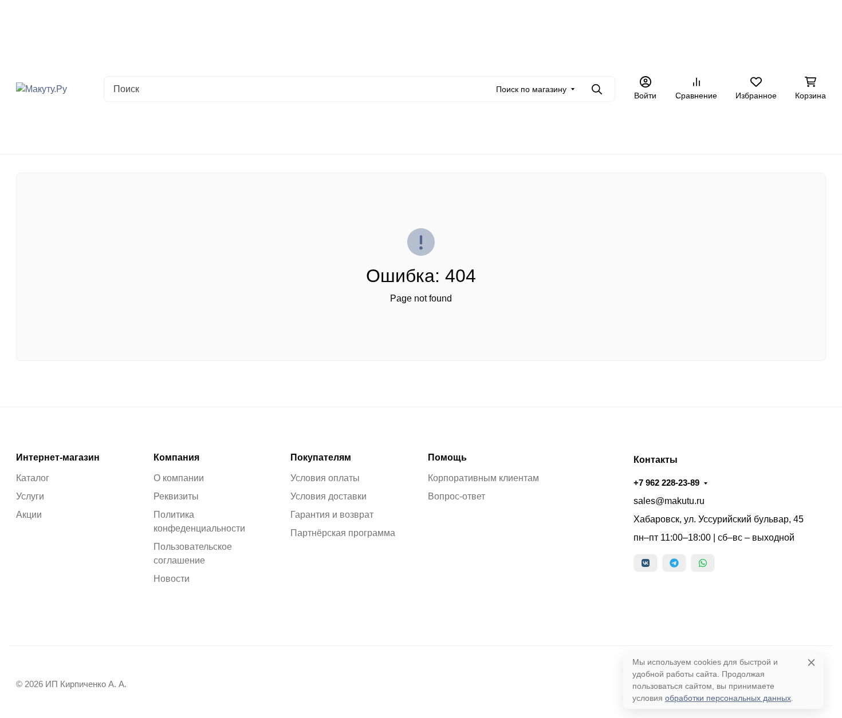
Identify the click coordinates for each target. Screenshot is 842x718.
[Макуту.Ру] (41, 88)
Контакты (475, 54)
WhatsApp (353, 131)
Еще (648, 54)
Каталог (32, 478)
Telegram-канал (290, 131)
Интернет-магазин (58, 457)
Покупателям (320, 457)
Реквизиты (176, 496)
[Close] (811, 662)
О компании (179, 478)
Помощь (447, 457)
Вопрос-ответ (456, 496)
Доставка (311, 54)
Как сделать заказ (410, 54)
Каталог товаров (536, 54)
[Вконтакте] (646, 563)
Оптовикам (601, 54)
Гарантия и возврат (331, 514)
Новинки (187, 131)
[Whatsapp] (703, 563)
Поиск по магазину (531, 89)
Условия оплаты (325, 478)
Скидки (232, 131)
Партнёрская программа (342, 533)
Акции (352, 54)
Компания (176, 457)
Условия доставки (328, 496)
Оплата (266, 54)
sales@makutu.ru (669, 501)
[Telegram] (674, 563)
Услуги (30, 496)
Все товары (134, 131)
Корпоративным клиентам (483, 478)
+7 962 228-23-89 (778, 54)
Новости (172, 579)
